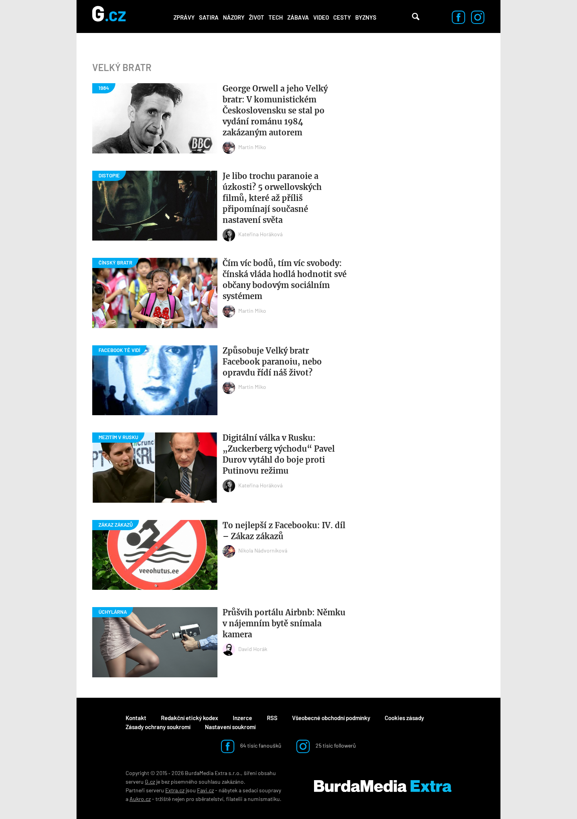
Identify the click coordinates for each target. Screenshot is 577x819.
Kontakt (136, 717)
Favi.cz (205, 790)
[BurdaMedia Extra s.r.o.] (382, 786)
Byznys (365, 17)
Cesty (342, 17)
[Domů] (109, 16)
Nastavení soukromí (230, 726)
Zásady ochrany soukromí (158, 726)
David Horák (252, 649)
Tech (275, 17)
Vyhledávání (416, 16)
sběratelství (209, 798)
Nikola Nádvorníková (262, 550)
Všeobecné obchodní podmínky (331, 717)
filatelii (234, 798)
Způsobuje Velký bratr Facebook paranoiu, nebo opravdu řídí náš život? (272, 362)
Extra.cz (174, 790)
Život (256, 17)
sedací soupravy (262, 790)
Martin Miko (252, 147)
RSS (272, 717)
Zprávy (184, 17)
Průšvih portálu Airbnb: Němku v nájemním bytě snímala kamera (284, 623)
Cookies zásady (404, 717)
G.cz (150, 781)
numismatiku (264, 798)
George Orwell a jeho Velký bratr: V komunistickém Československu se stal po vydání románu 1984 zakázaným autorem (275, 110)
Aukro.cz (140, 798)
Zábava (298, 17)
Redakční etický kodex (189, 717)
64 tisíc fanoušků (260, 745)
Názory (234, 17)
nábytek (228, 790)
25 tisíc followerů (335, 745)
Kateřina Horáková (260, 234)
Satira (209, 17)
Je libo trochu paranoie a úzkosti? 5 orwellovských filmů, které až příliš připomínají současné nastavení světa (272, 198)
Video (321, 17)
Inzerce (242, 717)
